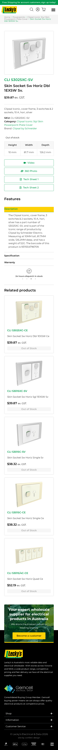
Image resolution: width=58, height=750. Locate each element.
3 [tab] (31, 278)
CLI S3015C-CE (16, 512)
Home (7, 17)
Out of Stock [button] (29, 348)
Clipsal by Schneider (25, 128)
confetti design (32, 737)
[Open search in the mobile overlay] (32, 10)
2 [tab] (26, 278)
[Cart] (43, 9)
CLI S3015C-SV (16, 451)
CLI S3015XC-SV (17, 391)
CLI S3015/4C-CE (17, 573)
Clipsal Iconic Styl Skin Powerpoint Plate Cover (26, 18)
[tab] (29, 209)
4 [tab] (35, 278)
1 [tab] (22, 278)
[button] (53, 10)
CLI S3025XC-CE (17, 330)
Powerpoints (19, 17)
